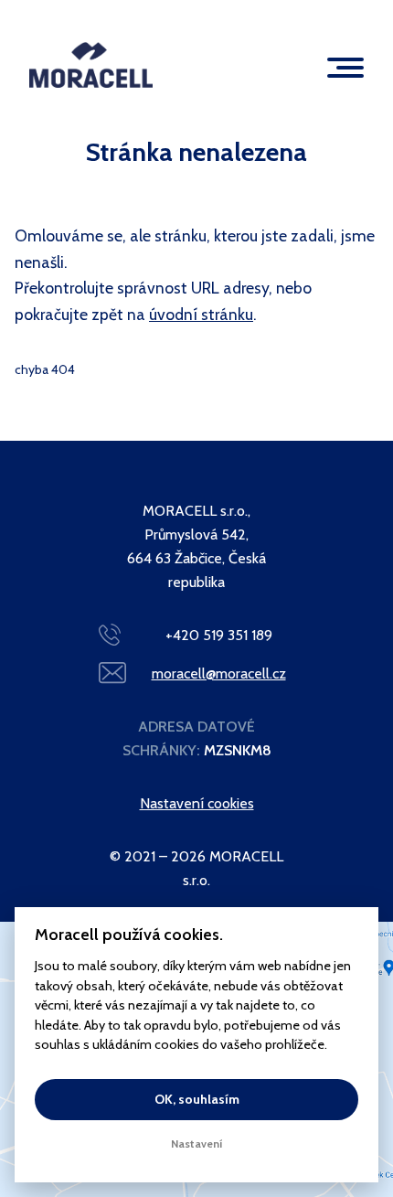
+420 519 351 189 (218, 635)
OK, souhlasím (196, 1099)
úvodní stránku (201, 314)
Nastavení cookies (197, 803)
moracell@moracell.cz (219, 673)
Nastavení (197, 1143)
